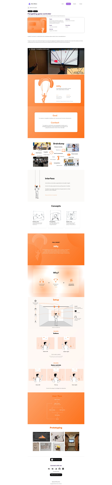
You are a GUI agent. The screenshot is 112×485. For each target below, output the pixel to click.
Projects (68, 3)
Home (63, 3)
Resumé (74, 3)
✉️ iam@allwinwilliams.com (56, 474)
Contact (80, 3)
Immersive (35, 11)
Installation (30, 11)
